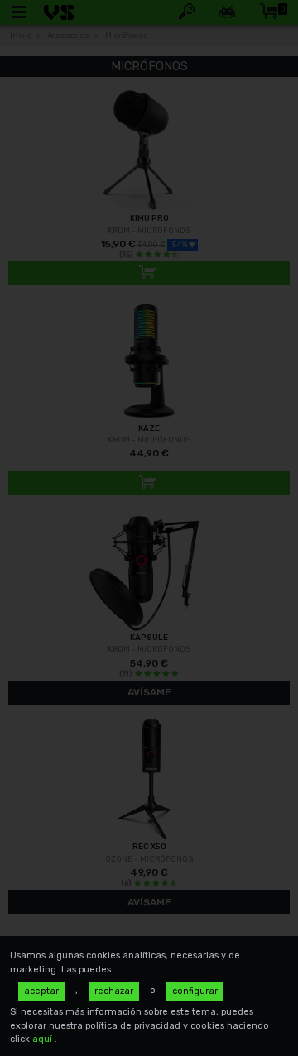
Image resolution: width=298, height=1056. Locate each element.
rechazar (113, 991)
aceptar (41, 991)
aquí (43, 1039)
